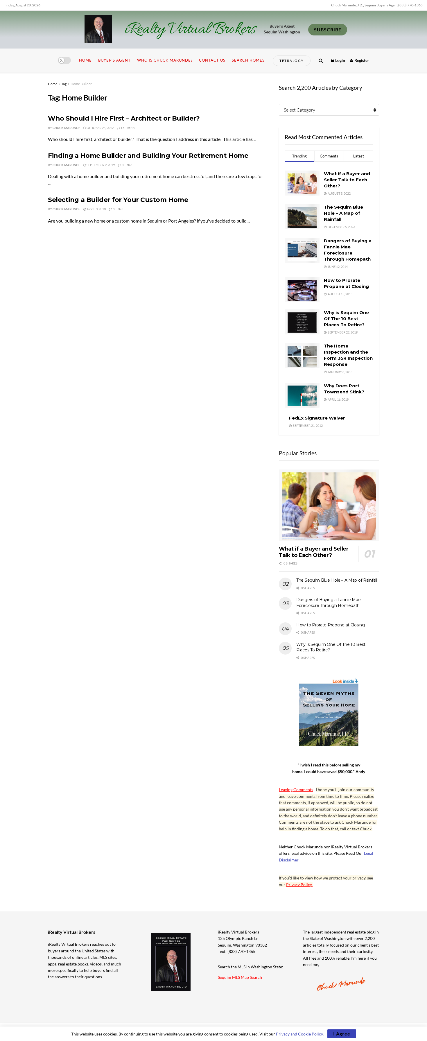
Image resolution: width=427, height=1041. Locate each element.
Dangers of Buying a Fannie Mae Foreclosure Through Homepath (328, 602)
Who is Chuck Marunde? (165, 60)
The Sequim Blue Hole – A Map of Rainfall (343, 213)
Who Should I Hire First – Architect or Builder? (124, 118)
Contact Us (212, 60)
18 (132, 128)
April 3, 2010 (96, 209)
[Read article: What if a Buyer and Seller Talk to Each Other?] (329, 505)
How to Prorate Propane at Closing (330, 625)
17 (122, 128)
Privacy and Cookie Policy (299, 1033)
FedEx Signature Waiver (317, 418)
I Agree (341, 1033)
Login (339, 60)
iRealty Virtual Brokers (190, 29)
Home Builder (81, 84)
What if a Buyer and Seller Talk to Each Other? (347, 180)
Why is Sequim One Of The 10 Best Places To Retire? (346, 318)
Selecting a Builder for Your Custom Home (118, 200)
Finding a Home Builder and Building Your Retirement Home (148, 156)
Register (361, 60)
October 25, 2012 (100, 128)
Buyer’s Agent (114, 60)
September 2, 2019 (100, 165)
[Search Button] (321, 60)
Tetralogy (291, 60)
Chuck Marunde (66, 128)
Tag (64, 84)
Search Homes (248, 60)
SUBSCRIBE (327, 29)
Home (85, 60)
